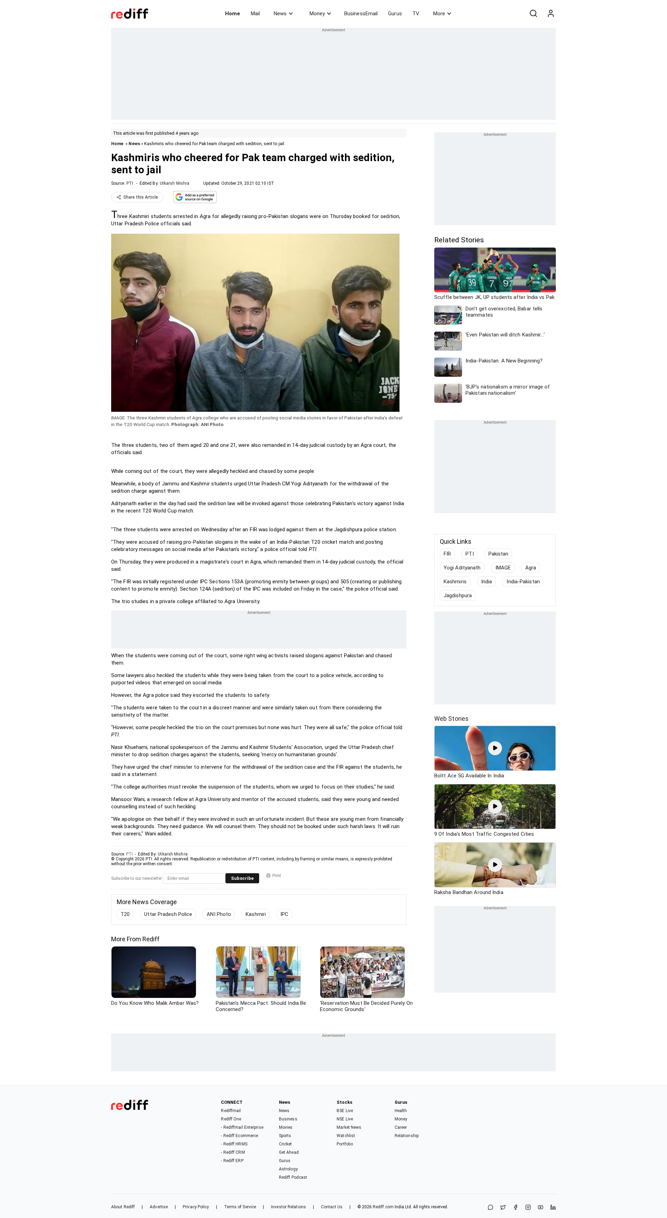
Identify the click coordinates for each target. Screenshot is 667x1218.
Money (317, 13)
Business (288, 1119)
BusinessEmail (361, 13)
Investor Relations (288, 1206)
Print (276, 875)
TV (415, 13)
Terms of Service (240, 1206)
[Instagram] (528, 1207)
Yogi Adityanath (462, 568)
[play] (495, 748)
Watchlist (346, 1135)
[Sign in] (550, 13)
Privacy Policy (196, 1206)
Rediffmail (231, 1110)
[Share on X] (503, 1207)
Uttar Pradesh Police (168, 914)
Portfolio (345, 1144)
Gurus (395, 13)
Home (232, 13)
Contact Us (332, 1206)
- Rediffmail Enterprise (242, 1127)
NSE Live (345, 1119)
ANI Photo (219, 914)
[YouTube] (540, 1207)
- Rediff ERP (232, 1160)
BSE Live (345, 1110)
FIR (447, 554)
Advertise (159, 1206)
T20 (125, 914)
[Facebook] (515, 1207)
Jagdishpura (458, 595)
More (439, 13)
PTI (129, 183)
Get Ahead (289, 1152)
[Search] (533, 13)
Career (401, 1127)
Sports (285, 1135)
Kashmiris (455, 581)
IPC (284, 914)
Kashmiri (256, 914)
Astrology (288, 1169)
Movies (286, 1127)
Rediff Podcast (293, 1177)
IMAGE (503, 568)
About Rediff (123, 1206)
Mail (255, 13)
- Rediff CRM (233, 1152)
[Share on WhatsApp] (490, 1207)
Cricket (285, 1144)
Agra (530, 568)
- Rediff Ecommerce (239, 1135)
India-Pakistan (523, 581)
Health (401, 1110)
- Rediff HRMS (234, 1144)
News (280, 13)
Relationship (407, 1135)
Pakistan (498, 554)
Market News (349, 1127)
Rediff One (231, 1119)
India (486, 581)
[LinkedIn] (553, 1207)
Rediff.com (383, 1206)
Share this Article (140, 197)
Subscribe (242, 878)
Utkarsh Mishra (174, 183)
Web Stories (451, 718)
